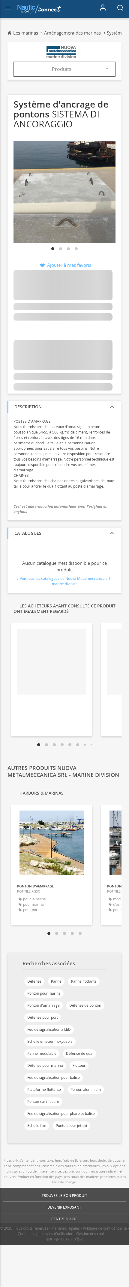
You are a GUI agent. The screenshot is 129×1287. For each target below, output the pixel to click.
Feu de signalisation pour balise (53, 1077)
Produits (61, 69)
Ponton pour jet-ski (71, 1125)
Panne (56, 981)
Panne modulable (41, 1053)
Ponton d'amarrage (43, 1005)
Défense (34, 981)
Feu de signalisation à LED (49, 1029)
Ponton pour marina (44, 993)
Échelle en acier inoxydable (50, 1041)
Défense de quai (79, 1053)
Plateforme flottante (44, 1089)
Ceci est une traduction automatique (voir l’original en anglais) (60, 509)
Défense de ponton (85, 1005)
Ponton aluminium (85, 1089)
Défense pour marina (45, 1065)
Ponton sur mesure (43, 1101)
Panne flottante (84, 981)
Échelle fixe (36, 1125)
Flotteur (79, 1065)
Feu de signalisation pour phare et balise (61, 1113)
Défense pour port (42, 1017)
